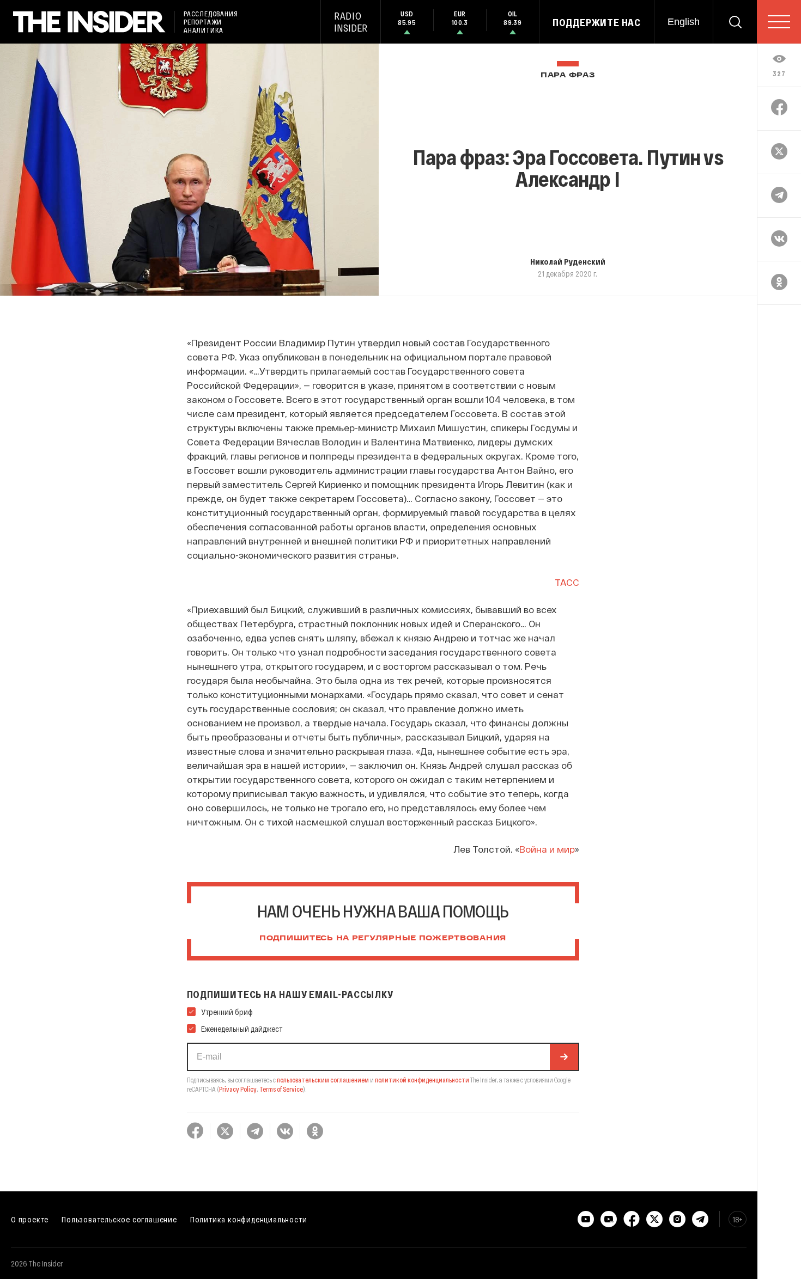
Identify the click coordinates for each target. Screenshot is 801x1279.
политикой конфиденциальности (422, 1080)
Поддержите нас (597, 22)
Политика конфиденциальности (248, 1219)
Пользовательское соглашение (119, 1219)
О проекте (29, 1219)
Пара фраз (567, 75)
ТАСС (567, 582)
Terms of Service (281, 1089)
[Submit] (564, 1057)
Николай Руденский (567, 261)
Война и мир (547, 848)
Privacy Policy (238, 1089)
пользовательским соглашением (323, 1080)
